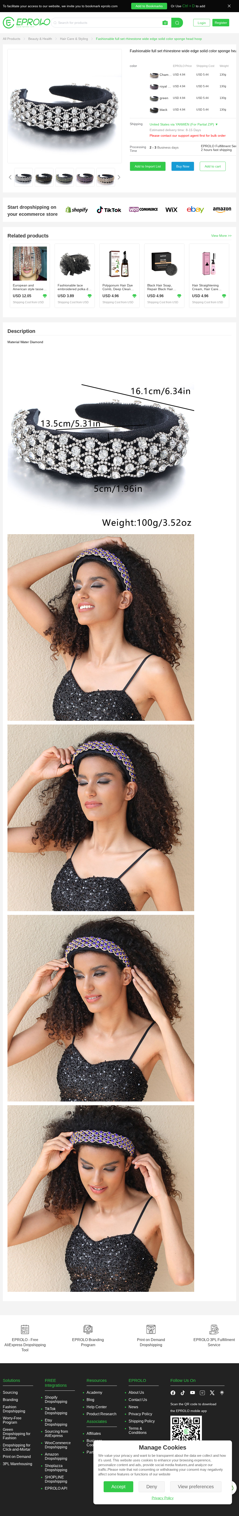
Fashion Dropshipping (14, 1409)
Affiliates (94, 1434)
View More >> (221, 235)
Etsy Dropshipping (56, 1422)
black (163, 110)
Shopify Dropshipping (56, 1399)
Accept (118, 1486)
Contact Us (138, 1400)
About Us (136, 1392)
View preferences (196, 1486)
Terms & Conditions (138, 1430)
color (133, 66)
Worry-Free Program (12, 1420)
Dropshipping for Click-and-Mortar (16, 1447)
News (133, 1407)
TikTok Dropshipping (56, 1411)
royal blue (166, 86)
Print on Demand (17, 1457)
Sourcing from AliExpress (56, 1433)
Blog (90, 1400)
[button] (182, 1392)
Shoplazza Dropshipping (56, 1468)
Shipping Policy (142, 1421)
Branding (10, 1400)
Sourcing (10, 1392)
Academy (94, 1392)
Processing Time (138, 149)
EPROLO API (56, 1488)
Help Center (97, 1407)
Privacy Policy (163, 1498)
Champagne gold (166, 75)
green (164, 98)
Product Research (101, 1414)
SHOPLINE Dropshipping (56, 1479)
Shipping (136, 124)
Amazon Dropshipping (56, 1456)
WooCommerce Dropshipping (58, 1445)
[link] (12, 39)
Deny (151, 1486)
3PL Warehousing (17, 1464)
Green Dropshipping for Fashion (16, 1434)
